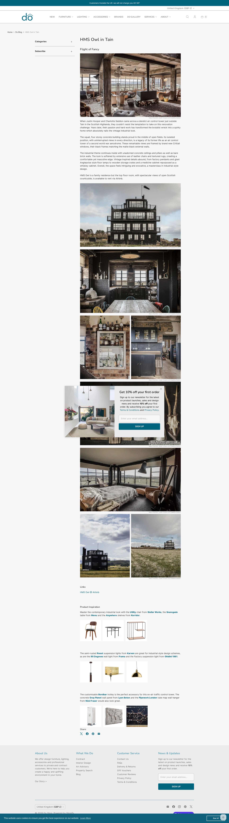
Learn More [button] (85, 818)
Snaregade (172, 612)
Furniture (65, 16)
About (164, 16)
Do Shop (48, 813)
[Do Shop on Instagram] (179, 806)
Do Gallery (133, 16)
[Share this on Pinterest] (93, 734)
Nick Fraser (91, 700)
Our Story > (41, 781)
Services (149, 16)
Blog (78, 774)
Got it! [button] (216, 818)
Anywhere (111, 615)
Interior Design (83, 763)
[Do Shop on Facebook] (174, 806)
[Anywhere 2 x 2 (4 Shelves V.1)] (136, 640)
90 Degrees (97, 656)
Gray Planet (96, 697)
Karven (131, 653)
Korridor (135, 615)
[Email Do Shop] (168, 806)
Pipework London (148, 697)
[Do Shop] (27, 17)
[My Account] (195, 17)
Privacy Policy (124, 778)
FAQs (119, 763)
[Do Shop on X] (191, 806)
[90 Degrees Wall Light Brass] (113, 681)
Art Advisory (82, 766)
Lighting (82, 16)
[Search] (187, 17)
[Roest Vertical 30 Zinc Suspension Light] (90, 681)
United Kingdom (179, 8)
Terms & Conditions (127, 782)
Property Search (84, 770)
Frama (122, 656)
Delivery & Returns (126, 766)
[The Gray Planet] (113, 726)
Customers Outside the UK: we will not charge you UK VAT (114, 3)
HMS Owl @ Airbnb (89, 592)
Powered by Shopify (64, 813)
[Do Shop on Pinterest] (185, 806)
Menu (94, 615)
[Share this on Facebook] (87, 734)
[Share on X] (82, 734)
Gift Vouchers (124, 770)
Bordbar (102, 694)
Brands (118, 16)
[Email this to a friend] (99, 734)
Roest (100, 653)
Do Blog (18, 32)
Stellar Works (154, 612)
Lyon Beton (124, 697)
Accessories (100, 16)
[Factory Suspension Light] (137, 681)
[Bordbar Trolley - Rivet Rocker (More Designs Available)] (90, 726)
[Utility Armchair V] (90, 640)
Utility (133, 612)
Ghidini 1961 (171, 656)
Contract (80, 759)
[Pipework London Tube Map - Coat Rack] (137, 726)
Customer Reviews (126, 774)
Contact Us (123, 759)
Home (9, 32)
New (52, 16)
